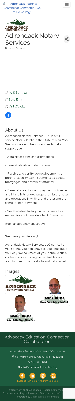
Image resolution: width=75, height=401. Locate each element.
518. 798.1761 (39, 362)
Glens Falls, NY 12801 (39, 356)
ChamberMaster (40, 396)
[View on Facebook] (8, 117)
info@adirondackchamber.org (39, 367)
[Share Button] (67, 39)
